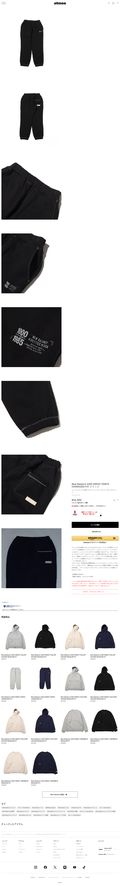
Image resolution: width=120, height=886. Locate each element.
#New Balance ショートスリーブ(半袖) (105, 811)
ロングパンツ (31, 834)
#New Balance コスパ (63, 807)
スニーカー (5, 843)
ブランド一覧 (56, 857)
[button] (95, 539)
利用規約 (32, 877)
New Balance (56, 855)
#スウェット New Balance (86, 811)
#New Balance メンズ (37, 807)
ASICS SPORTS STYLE (59, 849)
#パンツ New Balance (105, 807)
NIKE (54, 843)
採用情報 (87, 877)
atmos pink (39, 846)
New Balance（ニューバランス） (13, 834)
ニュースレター (80, 846)
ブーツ (3, 846)
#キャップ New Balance (74, 815)
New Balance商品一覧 (59, 794)
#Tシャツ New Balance (24, 807)
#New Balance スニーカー (8, 807)
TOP (3, 834)
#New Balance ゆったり (25, 815)
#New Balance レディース (38, 811)
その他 (3, 852)
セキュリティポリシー (68, 877)
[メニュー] (4, 3)
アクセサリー (22, 849)
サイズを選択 (95, 525)
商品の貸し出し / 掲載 (81, 855)
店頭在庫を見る (96, 531)
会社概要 (79, 877)
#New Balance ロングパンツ (9, 815)
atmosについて (80, 857)
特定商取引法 (41, 877)
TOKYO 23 (39, 849)
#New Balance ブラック (23, 811)
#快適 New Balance (51, 807)
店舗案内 (78, 843)
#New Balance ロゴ (76, 807)
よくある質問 (79, 849)
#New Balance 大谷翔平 (8, 811)
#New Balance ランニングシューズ (56, 811)
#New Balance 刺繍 (72, 811)
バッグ (20, 846)
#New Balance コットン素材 (41, 815)
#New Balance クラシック (90, 807)
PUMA (54, 852)
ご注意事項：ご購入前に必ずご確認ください (93, 591)
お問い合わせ (79, 852)
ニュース (101, 841)
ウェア (25, 834)
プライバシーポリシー (54, 877)
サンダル (4, 849)
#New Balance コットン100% (58, 815)
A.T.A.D (38, 852)
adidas (55, 846)
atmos (38, 843)
